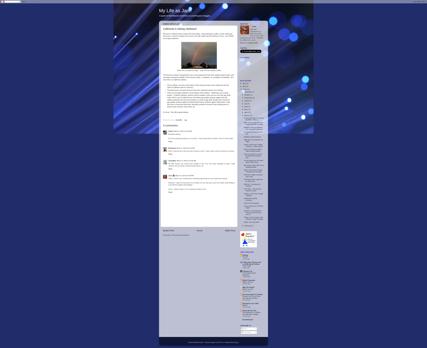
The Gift (245, 257)
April (246, 112)
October (247, 95)
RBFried (221, 342)
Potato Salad (247, 266)
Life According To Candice (253, 294)
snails (203, 36)
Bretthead (172, 148)
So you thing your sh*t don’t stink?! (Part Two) (253, 161)
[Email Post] (185, 120)
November (248, 92)
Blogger (236, 342)
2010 (245, 89)
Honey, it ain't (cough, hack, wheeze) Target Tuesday (253, 218)
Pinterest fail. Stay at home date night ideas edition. (251, 297)
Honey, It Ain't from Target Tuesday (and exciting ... (253, 171)
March (246, 115)
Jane (170, 176)
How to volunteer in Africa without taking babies (253, 150)
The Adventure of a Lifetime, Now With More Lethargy (252, 313)
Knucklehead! (248, 319)
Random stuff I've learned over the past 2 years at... (254, 128)
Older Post (230, 230)
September (248, 98)
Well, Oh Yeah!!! (249, 287)
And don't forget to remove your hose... (253, 175)
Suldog (245, 255)
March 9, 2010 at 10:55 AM (186, 161)
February (247, 226)
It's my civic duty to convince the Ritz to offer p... (254, 119)
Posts (245, 329)
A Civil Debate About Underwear (249, 274)
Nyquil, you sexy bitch (251, 222)
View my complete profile (249, 43)
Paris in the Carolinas (251, 203)
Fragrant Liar (247, 271)
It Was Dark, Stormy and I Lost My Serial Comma (252, 263)
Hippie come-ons (248, 282)
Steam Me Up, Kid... (250, 310)
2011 (244, 86)
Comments (247, 332)
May (246, 109)
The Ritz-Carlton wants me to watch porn (253, 180)
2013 (245, 83)
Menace (245, 305)
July (246, 104)
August (247, 101)
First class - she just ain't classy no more (252, 190)
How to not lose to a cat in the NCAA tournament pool (253, 155)
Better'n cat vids (248, 289)
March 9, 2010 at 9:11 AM (185, 148)
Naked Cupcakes (249, 280)
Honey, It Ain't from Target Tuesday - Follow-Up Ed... (254, 145)
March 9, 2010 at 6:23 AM (182, 131)
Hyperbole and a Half (250, 303)
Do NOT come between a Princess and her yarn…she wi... (253, 212)
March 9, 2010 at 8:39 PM (184, 176)
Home (199, 230)
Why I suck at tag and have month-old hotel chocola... (254, 123)
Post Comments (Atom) (181, 235)
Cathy (170, 131)
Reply (170, 141)
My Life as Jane (175, 10)
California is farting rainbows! (180, 28)
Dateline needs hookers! (252, 137)
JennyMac (172, 161)
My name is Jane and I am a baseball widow (254, 166)
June (246, 106)
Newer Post (168, 230)
